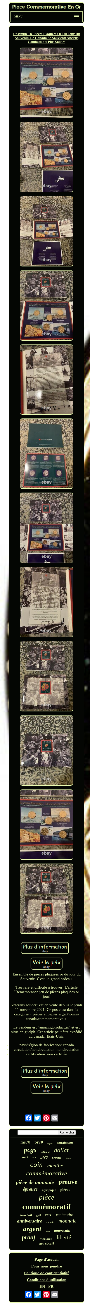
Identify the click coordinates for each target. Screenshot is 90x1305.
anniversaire (29, 1221)
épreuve (30, 1189)
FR (51, 1286)
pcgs (30, 1150)
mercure (46, 1238)
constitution (65, 1142)
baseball (26, 1215)
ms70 (25, 1142)
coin (36, 1164)
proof (28, 1237)
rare (48, 1215)
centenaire (64, 1214)
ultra (48, 1231)
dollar (61, 1150)
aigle (49, 1143)
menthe (55, 1165)
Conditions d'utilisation (46, 1280)
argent (32, 1229)
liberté (64, 1237)
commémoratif (46, 1206)
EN (42, 1286)
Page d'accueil (47, 1259)
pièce (46, 1197)
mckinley (29, 1157)
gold (38, 1215)
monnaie (67, 1221)
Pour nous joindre (46, 1266)
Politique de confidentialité (46, 1273)
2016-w (45, 1152)
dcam (68, 1158)
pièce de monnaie (35, 1182)
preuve (67, 1181)
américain (62, 1230)
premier (56, 1157)
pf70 (44, 1157)
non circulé (46, 1243)
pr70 (39, 1142)
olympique (49, 1190)
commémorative (46, 1173)
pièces (65, 1190)
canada (50, 1222)
